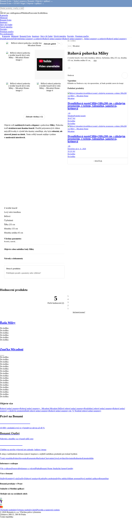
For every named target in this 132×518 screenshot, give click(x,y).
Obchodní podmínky (8, 510)
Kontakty (9, 478)
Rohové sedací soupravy (73, 39)
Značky (21, 478)
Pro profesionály (51, 478)
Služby (3, 478)
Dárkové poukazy (31, 478)
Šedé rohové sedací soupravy (37, 411)
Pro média (62, 478)
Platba (37, 468)
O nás (15, 478)
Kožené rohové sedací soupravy (88, 411)
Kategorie (9, 39)
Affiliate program (74, 478)
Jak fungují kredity (65, 468)
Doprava (14, 468)
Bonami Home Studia (49, 468)
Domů (2, 39)
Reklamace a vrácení (26, 468)
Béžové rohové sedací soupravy (71, 408)
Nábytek (16, 39)
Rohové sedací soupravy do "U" (62, 411)
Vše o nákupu (5, 468)
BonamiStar (104, 478)
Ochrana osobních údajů (27, 510)
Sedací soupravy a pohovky (31, 39)
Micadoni (54, 408)
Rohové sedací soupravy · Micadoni (35, 408)
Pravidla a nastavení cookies (48, 510)
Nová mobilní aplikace (90, 478)
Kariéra (42, 478)
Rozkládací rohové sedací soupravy (98, 408)
